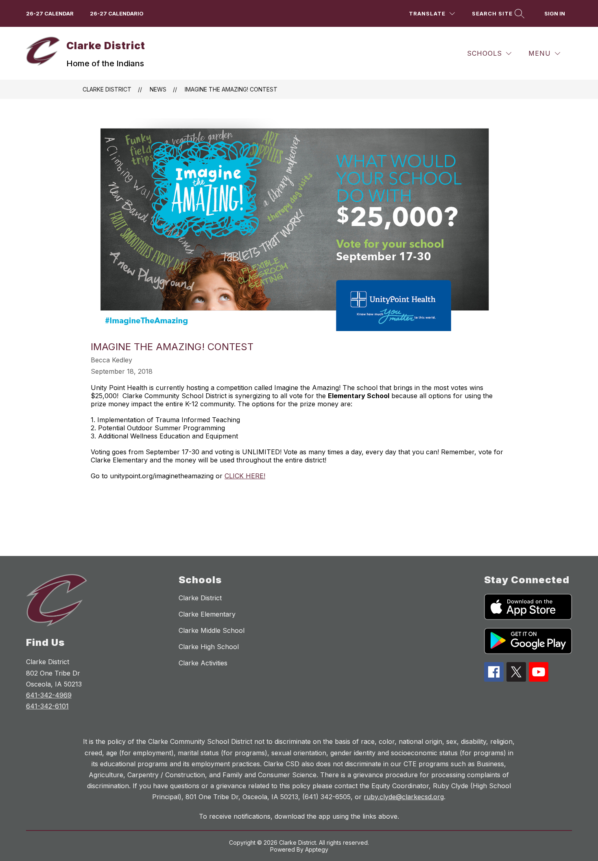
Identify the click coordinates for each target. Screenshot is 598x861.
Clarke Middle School (211, 630)
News (158, 89)
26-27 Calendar (50, 13)
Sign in (554, 13)
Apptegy (316, 849)
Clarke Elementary (207, 614)
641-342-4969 (49, 695)
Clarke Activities (203, 663)
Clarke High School (209, 647)
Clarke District (107, 89)
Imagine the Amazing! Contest (231, 89)
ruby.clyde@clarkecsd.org (404, 797)
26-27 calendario (117, 13)
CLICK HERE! (245, 476)
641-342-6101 (47, 706)
